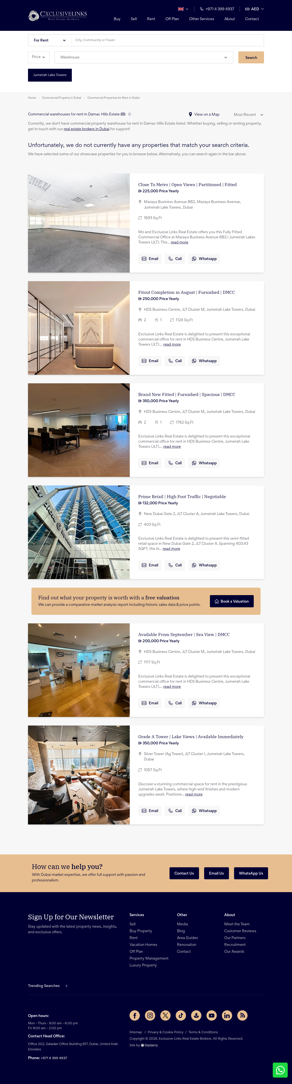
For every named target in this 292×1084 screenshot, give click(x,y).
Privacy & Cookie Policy (165, 1032)
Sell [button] (134, 19)
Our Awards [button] (234, 952)
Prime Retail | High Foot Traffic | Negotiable (182, 496)
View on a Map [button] (207, 114)
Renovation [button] (186, 945)
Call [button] (178, 259)
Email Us (216, 873)
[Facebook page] (135, 1015)
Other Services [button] (201, 19)
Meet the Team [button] (237, 924)
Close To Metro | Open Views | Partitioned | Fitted (187, 184)
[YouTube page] (211, 1015)
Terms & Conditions (203, 1032)
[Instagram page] (150, 1015)
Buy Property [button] (141, 931)
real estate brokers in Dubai (86, 129)
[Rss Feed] (242, 1015)
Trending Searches (44, 986)
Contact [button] (252, 19)
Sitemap (136, 1032)
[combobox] (169, 40)
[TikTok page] (181, 1015)
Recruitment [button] (235, 945)
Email (153, 259)
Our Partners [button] (235, 938)
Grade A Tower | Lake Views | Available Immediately (190, 736)
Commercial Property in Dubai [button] (61, 98)
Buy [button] (117, 19)
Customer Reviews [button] (240, 931)
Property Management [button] (149, 958)
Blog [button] (181, 931)
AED (255, 9)
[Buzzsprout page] (196, 1015)
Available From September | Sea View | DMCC (184, 634)
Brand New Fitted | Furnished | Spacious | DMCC (186, 394)
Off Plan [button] (172, 19)
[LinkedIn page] (227, 1015)
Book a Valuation (235, 601)
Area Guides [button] (187, 938)
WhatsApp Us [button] (251, 873)
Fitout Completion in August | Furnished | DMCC (186, 292)
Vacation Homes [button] (143, 945)
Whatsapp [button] (208, 259)
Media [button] (182, 924)
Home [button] (32, 98)
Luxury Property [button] (143, 965)
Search (251, 58)
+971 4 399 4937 (54, 1058)
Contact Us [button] (184, 873)
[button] (57, 15)
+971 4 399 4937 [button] (220, 9)
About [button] (229, 19)
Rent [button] (151, 19)
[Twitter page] (165, 1015)
